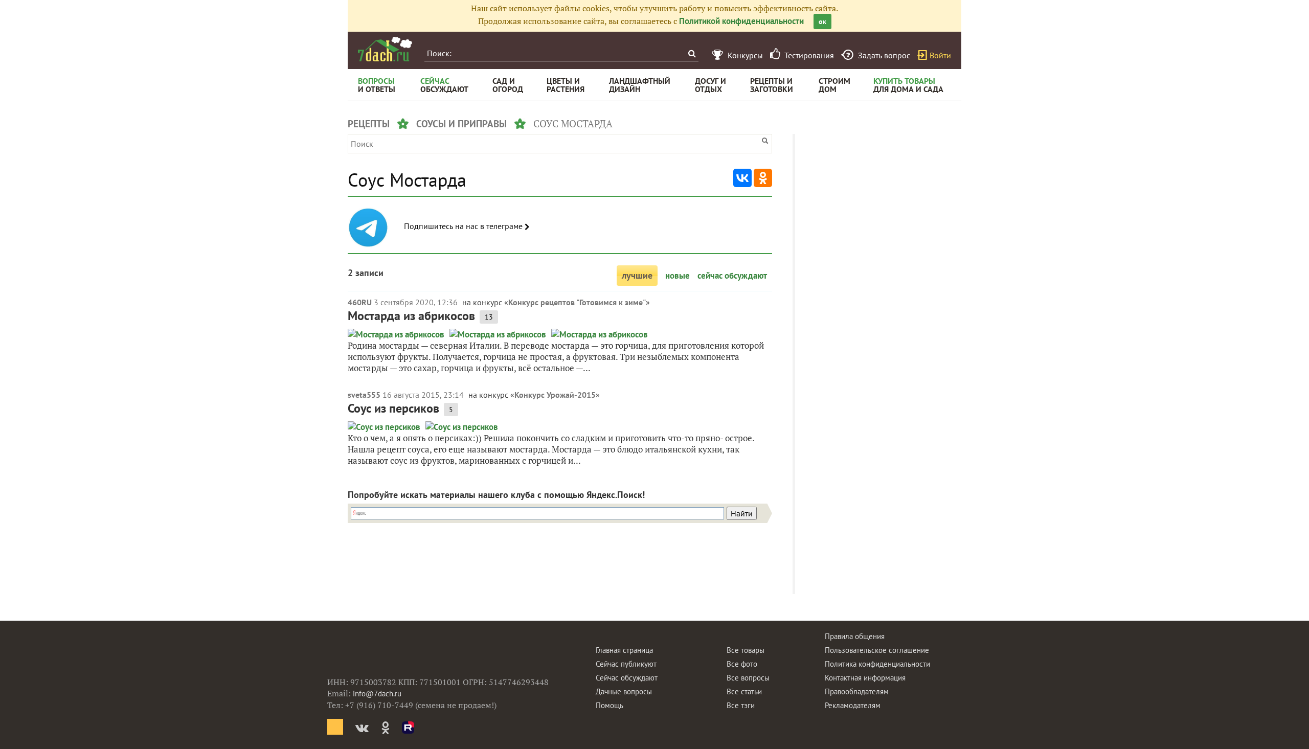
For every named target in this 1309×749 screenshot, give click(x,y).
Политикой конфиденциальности (741, 21)
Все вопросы (748, 678)
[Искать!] (691, 53)
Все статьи (744, 691)
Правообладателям (857, 691)
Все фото (742, 664)
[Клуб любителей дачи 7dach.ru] (385, 49)
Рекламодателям (853, 705)
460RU (360, 302)
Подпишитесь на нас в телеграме (464, 226)
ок (822, 21)
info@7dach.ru (377, 693)
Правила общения (855, 636)
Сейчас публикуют (626, 664)
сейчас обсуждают (732, 275)
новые (677, 275)
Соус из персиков (393, 408)
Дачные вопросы (624, 691)
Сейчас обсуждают (627, 678)
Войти (940, 55)
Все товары (745, 650)
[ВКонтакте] (742, 178)
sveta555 (364, 395)
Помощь (609, 705)
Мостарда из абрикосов (411, 316)
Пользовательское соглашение (877, 650)
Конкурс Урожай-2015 (555, 395)
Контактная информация (865, 678)
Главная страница (624, 650)
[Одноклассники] (763, 178)
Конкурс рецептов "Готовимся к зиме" (577, 302)
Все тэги (741, 705)
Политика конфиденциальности (877, 664)
